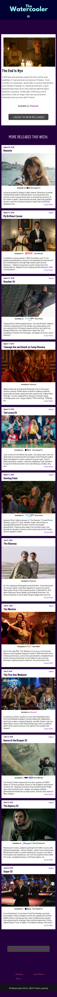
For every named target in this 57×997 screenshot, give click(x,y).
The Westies (9, 609)
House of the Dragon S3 (15, 740)
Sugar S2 (7, 871)
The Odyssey (10, 543)
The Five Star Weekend (15, 674)
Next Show (39, 974)
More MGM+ (36, 646)
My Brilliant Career (13, 216)
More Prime (39, 319)
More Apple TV (35, 188)
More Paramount (39, 843)
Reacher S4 (9, 281)
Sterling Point (10, 478)
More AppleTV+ (37, 450)
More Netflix (38, 253)
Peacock (34, 106)
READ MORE (48, 205)
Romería (7, 150)
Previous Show (18, 975)
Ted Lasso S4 (10, 412)
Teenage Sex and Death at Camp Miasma (24, 347)
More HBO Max (38, 778)
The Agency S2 (10, 805)
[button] (28, 16)
